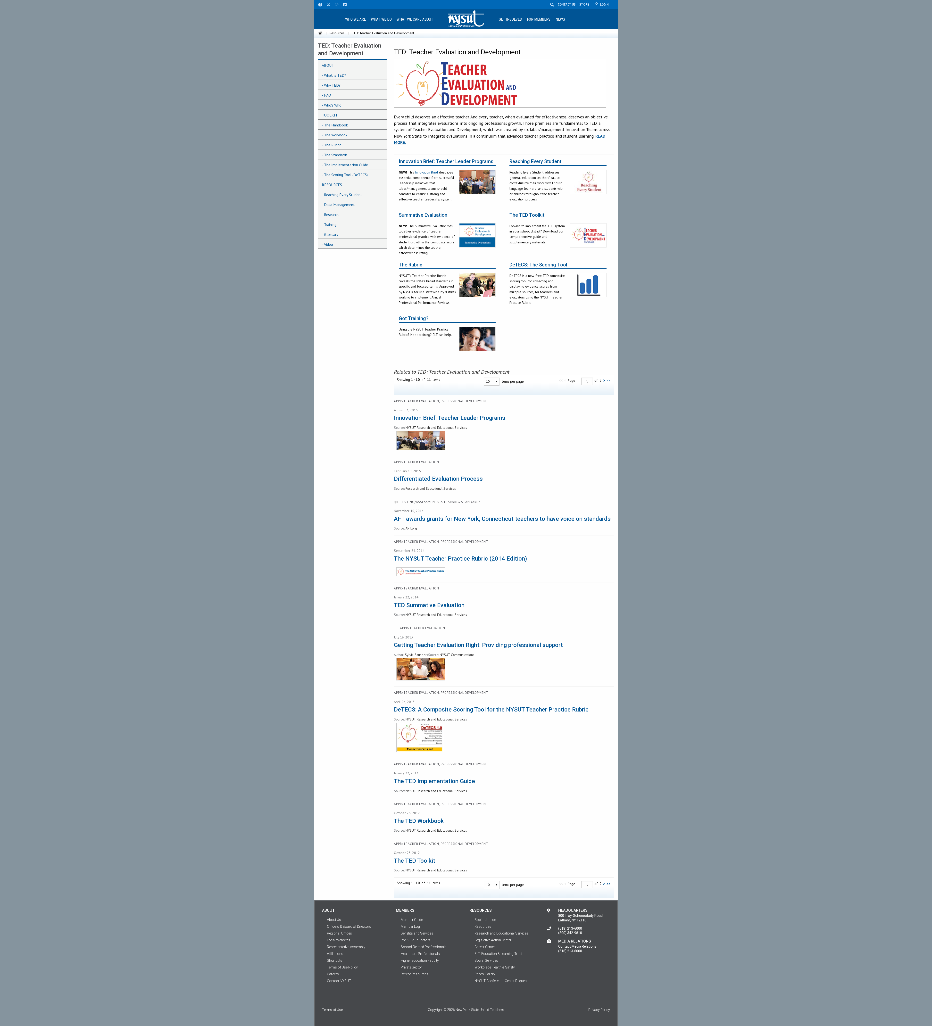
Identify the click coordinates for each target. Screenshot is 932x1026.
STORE (584, 4)
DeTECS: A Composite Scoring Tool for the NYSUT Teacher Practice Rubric (491, 709)
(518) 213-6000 (570, 928)
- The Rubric (331, 144)
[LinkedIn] (343, 4)
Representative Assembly (346, 947)
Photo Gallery (484, 974)
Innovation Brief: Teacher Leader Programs (446, 161)
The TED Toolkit (526, 215)
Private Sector (411, 967)
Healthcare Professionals (420, 954)
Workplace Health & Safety (494, 967)
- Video (327, 244)
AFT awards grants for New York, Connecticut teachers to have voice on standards (502, 518)
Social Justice (485, 920)
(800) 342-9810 (570, 933)
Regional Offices (339, 933)
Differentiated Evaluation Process (438, 478)
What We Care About (415, 19)
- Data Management (338, 204)
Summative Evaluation (423, 215)
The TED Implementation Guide (434, 781)
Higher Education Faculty (420, 960)
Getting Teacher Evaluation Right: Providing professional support (478, 645)
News (560, 19)
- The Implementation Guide (345, 164)
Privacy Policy (599, 1010)
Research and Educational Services (501, 933)
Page (571, 380)
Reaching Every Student (535, 161)
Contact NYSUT (339, 981)
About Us (334, 920)
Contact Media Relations (577, 946)
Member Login (412, 926)
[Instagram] (335, 4)
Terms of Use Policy (342, 967)
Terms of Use (332, 1010)
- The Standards (335, 154)
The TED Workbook (419, 821)
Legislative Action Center (492, 940)
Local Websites (338, 940)
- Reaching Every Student (342, 194)
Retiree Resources (414, 974)
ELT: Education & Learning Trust (498, 954)
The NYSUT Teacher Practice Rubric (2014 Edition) (460, 558)
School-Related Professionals (424, 947)
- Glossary (330, 234)
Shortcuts (334, 960)
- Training (329, 224)
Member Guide (412, 920)
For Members (538, 19)
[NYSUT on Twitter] (327, 4)
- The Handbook (335, 125)
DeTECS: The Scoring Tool (538, 265)
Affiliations (335, 954)
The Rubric (410, 265)
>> (608, 380)
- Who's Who (331, 105)
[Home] (320, 33)
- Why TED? (331, 85)
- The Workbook (334, 134)
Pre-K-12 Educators (416, 940)
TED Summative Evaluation (429, 605)
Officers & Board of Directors (349, 926)
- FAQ (326, 95)
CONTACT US (566, 4)
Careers (333, 974)
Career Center (484, 947)
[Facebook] (318, 4)
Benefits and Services (417, 933)
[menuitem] (355, 19)
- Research (330, 214)
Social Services (486, 960)
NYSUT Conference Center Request (501, 981)
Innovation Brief (426, 172)
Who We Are (355, 19)
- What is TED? (334, 75)
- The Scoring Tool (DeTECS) (345, 174)
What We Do (381, 19)
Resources (337, 33)
